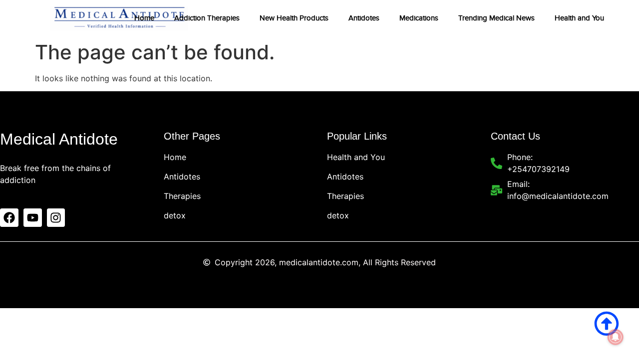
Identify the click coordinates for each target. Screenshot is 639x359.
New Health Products (294, 17)
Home (144, 17)
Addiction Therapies (207, 17)
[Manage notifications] (616, 337)
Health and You (579, 17)
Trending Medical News (496, 17)
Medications (418, 17)
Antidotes (363, 17)
